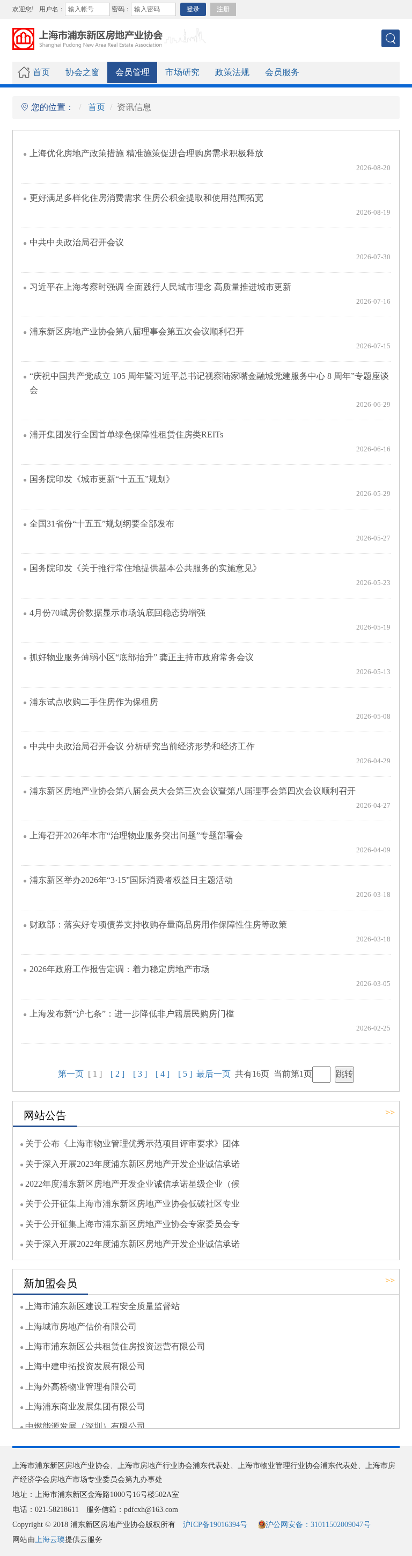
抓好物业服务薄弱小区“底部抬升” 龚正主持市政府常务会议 (142, 657)
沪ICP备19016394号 (215, 1525)
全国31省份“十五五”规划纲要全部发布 (102, 524)
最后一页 (213, 1074)
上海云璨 (50, 1540)
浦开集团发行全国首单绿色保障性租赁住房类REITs (126, 435)
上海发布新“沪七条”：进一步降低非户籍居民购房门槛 (132, 1014)
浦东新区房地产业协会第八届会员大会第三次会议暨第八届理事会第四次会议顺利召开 (193, 791)
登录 (193, 9)
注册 (223, 9)
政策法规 (232, 72)
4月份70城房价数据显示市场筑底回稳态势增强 (117, 613)
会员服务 (282, 72)
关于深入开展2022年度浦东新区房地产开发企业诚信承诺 (132, 1244)
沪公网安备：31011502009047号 (318, 1525)
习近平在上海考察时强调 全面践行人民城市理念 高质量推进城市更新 (160, 287)
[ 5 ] (185, 1074)
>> (390, 1112)
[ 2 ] (117, 1074)
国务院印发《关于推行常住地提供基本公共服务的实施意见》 (145, 568)
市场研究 (182, 72)
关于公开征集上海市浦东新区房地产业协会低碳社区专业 (132, 1204)
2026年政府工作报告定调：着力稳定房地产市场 (120, 969)
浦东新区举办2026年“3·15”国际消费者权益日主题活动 (131, 880)
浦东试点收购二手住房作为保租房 (94, 702)
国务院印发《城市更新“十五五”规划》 (102, 479)
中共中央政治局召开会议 (77, 242)
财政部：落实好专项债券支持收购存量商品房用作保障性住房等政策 (158, 925)
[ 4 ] (162, 1074)
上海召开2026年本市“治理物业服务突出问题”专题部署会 (136, 836)
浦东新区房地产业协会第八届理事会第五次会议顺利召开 (137, 332)
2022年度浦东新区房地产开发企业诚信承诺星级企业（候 (132, 1184)
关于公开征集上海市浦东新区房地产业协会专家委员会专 (132, 1224)
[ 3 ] (140, 1074)
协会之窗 (82, 72)
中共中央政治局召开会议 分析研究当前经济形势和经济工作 (142, 746)
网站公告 (45, 1115)
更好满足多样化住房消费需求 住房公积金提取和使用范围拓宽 (146, 198)
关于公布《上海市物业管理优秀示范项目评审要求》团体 (132, 1144)
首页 (41, 72)
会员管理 (132, 72)
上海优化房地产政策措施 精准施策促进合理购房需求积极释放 (146, 153)
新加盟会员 (50, 1283)
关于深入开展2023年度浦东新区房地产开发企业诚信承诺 (132, 1164)
